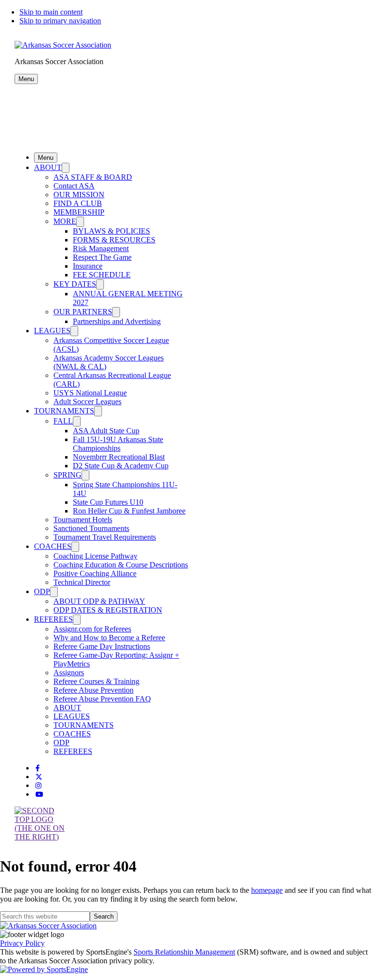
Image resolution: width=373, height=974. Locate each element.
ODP (42, 591)
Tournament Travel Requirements (104, 537)
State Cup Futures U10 (108, 502)
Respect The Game (102, 257)
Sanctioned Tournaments (91, 528)
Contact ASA (74, 186)
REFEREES (53, 619)
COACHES (52, 546)
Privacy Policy (22, 943)
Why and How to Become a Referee (109, 637)
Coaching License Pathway (95, 556)
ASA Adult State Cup (106, 431)
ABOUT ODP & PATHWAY (99, 601)
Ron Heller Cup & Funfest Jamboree (129, 511)
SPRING (67, 475)
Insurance (87, 266)
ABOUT (48, 167)
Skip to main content (51, 12)
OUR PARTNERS (82, 312)
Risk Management (101, 248)
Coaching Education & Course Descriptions (120, 565)
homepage (267, 890)
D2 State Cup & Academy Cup (121, 465)
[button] (26, 79)
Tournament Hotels (82, 519)
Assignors (68, 672)
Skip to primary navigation (60, 21)
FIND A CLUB (77, 203)
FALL (63, 421)
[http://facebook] (37, 768)
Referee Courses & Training (96, 681)
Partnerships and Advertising (117, 321)
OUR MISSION (78, 194)
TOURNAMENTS (64, 411)
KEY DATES (74, 284)
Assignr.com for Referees (92, 629)
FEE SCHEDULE (102, 275)
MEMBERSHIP (78, 212)
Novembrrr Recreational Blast (119, 457)
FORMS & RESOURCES (114, 240)
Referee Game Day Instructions (101, 646)
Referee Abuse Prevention (93, 690)
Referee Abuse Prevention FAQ (102, 699)
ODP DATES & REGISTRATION (107, 610)
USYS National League (90, 393)
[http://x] (38, 777)
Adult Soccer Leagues (87, 401)
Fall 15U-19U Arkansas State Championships (118, 443)
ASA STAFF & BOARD (92, 177)
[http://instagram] (38, 785)
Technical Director (81, 582)
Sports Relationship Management (184, 952)
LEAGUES (52, 330)
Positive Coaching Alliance (94, 573)
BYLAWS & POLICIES (111, 231)
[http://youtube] (39, 794)
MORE (64, 221)
